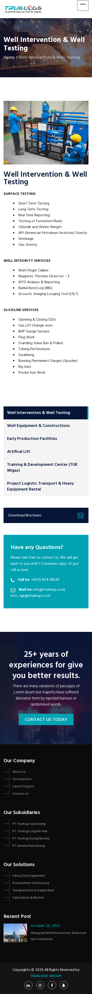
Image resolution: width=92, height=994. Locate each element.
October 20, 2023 (45, 926)
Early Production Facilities (32, 438)
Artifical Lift (18, 451)
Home (9, 57)
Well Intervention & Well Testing (38, 412)
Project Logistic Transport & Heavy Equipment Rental (40, 486)
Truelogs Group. (46, 976)
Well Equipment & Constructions (38, 425)
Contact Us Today (46, 720)
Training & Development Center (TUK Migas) (42, 467)
